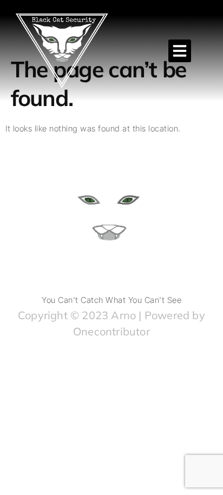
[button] (179, 50)
